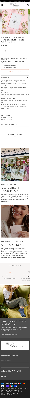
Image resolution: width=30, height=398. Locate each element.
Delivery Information (7, 391)
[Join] (27, 334)
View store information (9, 67)
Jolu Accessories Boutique (11, 388)
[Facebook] (2, 376)
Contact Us (18, 391)
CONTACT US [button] (5, 365)
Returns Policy (15, 393)
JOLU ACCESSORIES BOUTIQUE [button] (9, 355)
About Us (4, 390)
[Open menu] (3, 5)
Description (5, 77)
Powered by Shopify (7, 394)
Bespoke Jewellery (13, 390)
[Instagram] (5, 376)
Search (26, 388)
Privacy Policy (5, 393)
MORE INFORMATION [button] (6, 360)
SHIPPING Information (10, 124)
